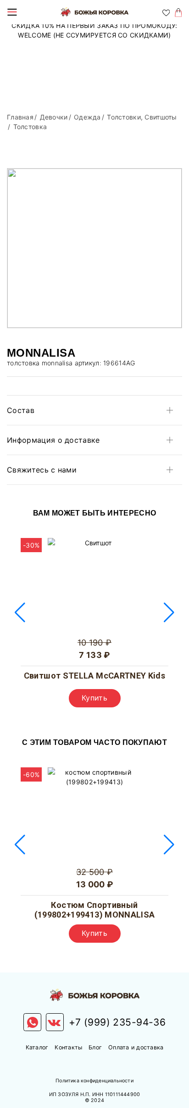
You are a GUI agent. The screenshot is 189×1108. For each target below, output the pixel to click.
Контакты (68, 1047)
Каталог (37, 1047)
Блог (95, 1047)
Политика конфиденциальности (94, 1081)
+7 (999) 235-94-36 (117, 1022)
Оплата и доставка (135, 1047)
